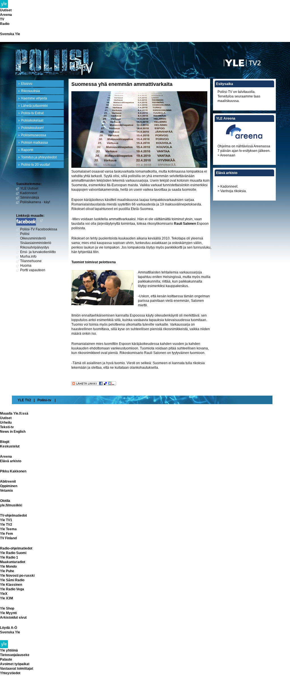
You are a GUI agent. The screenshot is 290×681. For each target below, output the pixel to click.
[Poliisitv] (108, 61)
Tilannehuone (31, 261)
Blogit (4, 442)
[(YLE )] (249, 59)
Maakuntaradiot (12, 562)
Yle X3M (6, 598)
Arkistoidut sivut (13, 618)
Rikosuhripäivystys (34, 247)
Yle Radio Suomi (13, 553)
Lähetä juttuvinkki (34, 106)
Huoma (25, 266)
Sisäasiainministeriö (35, 243)
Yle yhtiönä (9, 650)
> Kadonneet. (228, 186)
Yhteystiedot (10, 673)
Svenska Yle (10, 34)
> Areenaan (226, 155)
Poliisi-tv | (46, 400)
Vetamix (6, 491)
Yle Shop (7, 608)
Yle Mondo (8, 566)
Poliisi (24, 234)
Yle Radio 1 (9, 557)
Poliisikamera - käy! (35, 202)
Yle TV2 (6, 525)
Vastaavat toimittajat (16, 669)
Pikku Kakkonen (13, 471)
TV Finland (8, 538)
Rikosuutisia (30, 91)
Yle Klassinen (11, 585)
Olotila (5, 501)
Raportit (27, 150)
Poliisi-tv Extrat (32, 113)
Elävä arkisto (10, 461)
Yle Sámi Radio (12, 580)
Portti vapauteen (32, 270)
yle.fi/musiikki (11, 505)
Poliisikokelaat (32, 120)
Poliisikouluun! (32, 128)
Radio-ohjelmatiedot (16, 548)
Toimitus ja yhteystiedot (39, 157)
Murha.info (28, 256)
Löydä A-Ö (8, 628)
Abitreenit (8, 481)
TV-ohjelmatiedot (13, 515)
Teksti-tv (7, 427)
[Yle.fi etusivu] (145, 4)
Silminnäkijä (29, 198)
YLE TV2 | (26, 400)
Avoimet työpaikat (14, 664)
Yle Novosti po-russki (17, 576)
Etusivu (26, 84)
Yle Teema (8, 529)
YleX (3, 594)
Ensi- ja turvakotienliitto (38, 252)
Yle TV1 (6, 520)
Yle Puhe (7, 571)
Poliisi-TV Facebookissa (38, 229)
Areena (6, 15)
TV (2, 19)
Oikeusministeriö (33, 238)
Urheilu (6, 423)
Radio (4, 24)
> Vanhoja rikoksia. (232, 191)
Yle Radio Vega (12, 589)
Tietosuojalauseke (14, 655)
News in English (12, 432)
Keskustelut (10, 446)
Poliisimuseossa (33, 135)
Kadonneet (28, 193)
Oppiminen (8, 486)
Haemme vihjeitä (34, 98)
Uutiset (6, 10)
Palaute (6, 659)
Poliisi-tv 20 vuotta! (35, 165)
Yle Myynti (8, 613)
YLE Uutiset (29, 188)
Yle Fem (6, 534)
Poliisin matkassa (34, 143)
